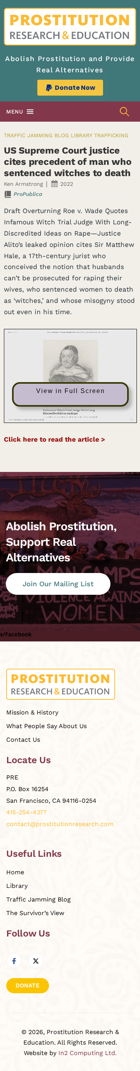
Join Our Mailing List (58, 584)
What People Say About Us (46, 726)
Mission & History (32, 712)
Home (15, 872)
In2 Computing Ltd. (87, 1053)
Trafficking (111, 135)
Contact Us (23, 739)
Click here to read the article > (54, 439)
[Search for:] (124, 111)
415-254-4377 (26, 812)
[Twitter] (36, 960)
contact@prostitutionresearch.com (60, 824)
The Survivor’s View (35, 913)
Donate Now (75, 87)
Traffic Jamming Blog (36, 135)
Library (81, 135)
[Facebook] (14, 960)
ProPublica (28, 194)
